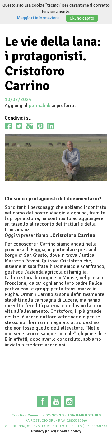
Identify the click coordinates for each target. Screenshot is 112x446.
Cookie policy (69, 431)
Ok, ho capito (82, 18)
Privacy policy (43, 431)
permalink (39, 105)
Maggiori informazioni (38, 18)
